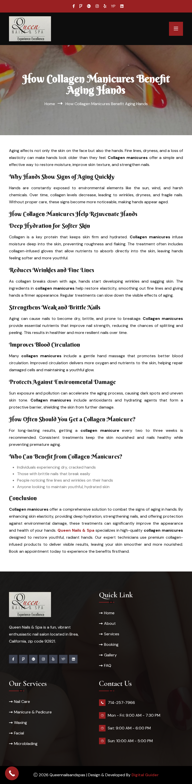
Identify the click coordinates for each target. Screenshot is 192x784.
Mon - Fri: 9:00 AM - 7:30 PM (134, 715)
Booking (111, 644)
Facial (19, 733)
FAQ (107, 665)
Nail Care (22, 701)
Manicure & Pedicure (33, 712)
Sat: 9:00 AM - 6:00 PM (129, 728)
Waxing (20, 722)
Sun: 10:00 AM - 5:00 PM (130, 740)
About (110, 623)
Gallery (110, 655)
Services (111, 634)
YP (113, 6)
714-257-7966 (121, 702)
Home (49, 103)
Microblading (26, 743)
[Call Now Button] (12, 773)
